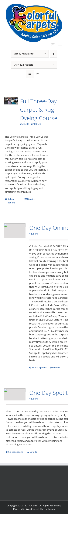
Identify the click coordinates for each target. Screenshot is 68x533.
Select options (11, 201)
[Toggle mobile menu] (60, 44)
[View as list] (37, 74)
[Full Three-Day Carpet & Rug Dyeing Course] (11, 100)
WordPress (32, 509)
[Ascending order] (53, 54)
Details (31, 199)
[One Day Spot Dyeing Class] (15, 394)
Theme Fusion (47, 509)
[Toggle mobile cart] (53, 44)
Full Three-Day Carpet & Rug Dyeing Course (38, 109)
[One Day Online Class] (15, 230)
